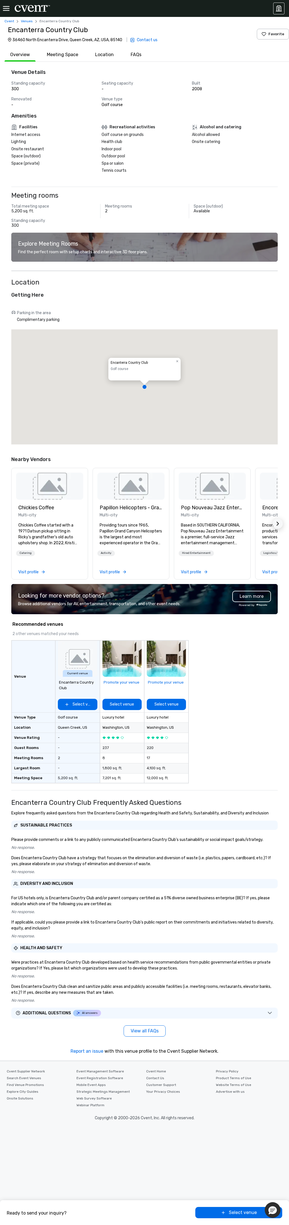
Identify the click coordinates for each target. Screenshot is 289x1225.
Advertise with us (230, 1092)
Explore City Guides (22, 1092)
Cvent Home (156, 1071)
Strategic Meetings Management (103, 1092)
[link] (49, 486)
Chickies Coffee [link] (36, 507)
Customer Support (161, 1085)
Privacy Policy (227, 1071)
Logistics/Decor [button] (274, 553)
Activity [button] (106, 553)
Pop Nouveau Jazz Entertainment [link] (212, 507)
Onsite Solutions (20, 1098)
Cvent (9, 21)
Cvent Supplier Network (26, 1071)
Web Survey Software (94, 1098)
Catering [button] (25, 553)
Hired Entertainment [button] (196, 553)
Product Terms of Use (233, 1078)
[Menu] (6, 8)
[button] (144, 386)
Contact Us (155, 1078)
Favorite (276, 34)
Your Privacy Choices (163, 1092)
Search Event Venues (24, 1078)
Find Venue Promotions (25, 1085)
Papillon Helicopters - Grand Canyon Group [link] (131, 507)
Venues (27, 21)
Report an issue (87, 1051)
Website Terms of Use (233, 1085)
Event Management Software (100, 1071)
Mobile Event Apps (91, 1085)
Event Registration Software (99, 1078)
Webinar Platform (90, 1105)
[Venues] (278, 8)
